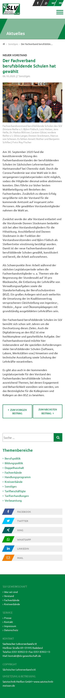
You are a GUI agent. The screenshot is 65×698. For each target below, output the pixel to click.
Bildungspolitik (14, 463)
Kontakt (8, 621)
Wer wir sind (11, 591)
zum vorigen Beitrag (18, 411)
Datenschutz (11, 630)
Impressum (10, 626)
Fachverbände (13, 472)
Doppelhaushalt (14, 467)
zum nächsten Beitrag (47, 411)
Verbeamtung (13, 500)
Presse (7, 617)
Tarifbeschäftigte (15, 491)
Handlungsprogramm (18, 477)
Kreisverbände (14, 481)
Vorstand (9, 595)
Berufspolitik (12, 458)
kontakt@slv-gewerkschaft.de (24, 655)
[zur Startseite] (11, 9)
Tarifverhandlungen (17, 495)
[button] (59, 12)
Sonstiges (24, 76)
